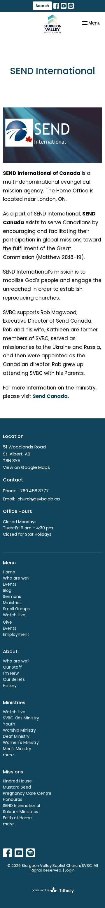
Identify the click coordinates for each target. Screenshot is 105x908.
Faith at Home (17, 818)
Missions (13, 771)
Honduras (12, 799)
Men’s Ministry (17, 749)
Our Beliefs (14, 679)
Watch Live (14, 615)
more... (9, 755)
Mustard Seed (17, 787)
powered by (50, 895)
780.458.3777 (34, 491)
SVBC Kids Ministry (21, 718)
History (10, 685)
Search (42, 5)
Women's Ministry (21, 742)
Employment (16, 634)
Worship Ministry (19, 730)
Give (7, 622)
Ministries (12, 603)
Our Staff (12, 667)
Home (9, 572)
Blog (7, 590)
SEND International (21, 805)
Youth (9, 724)
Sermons (12, 596)
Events (9, 584)
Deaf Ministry (16, 736)
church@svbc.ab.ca (39, 499)
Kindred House (17, 781)
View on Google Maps (26, 467)
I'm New (11, 673)
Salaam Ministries (20, 812)
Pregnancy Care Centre (27, 793)
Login (70, 870)
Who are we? (16, 578)
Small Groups (16, 609)
